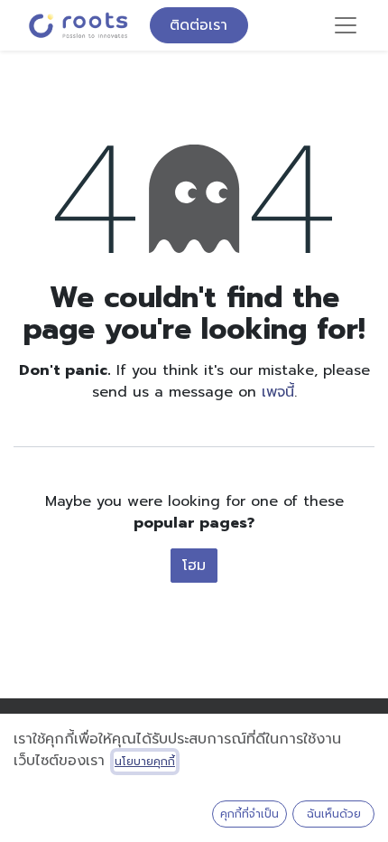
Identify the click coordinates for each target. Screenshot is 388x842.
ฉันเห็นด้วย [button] (334, 814)
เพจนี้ (278, 392)
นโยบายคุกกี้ (145, 761)
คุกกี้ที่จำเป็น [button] (249, 814)
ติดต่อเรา (198, 25)
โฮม (194, 565)
